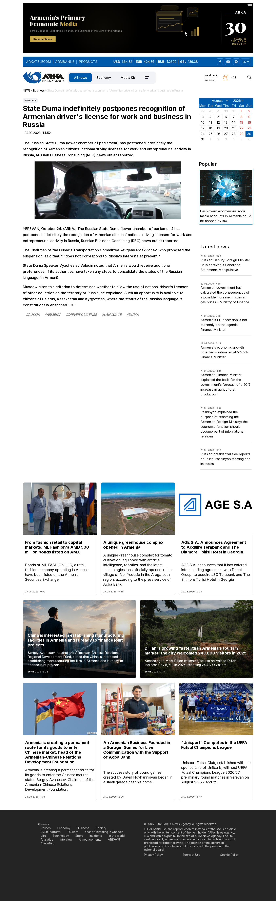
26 (218, 134)
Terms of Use (191, 854)
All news (80, 78)
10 (202, 122)
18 (210, 128)
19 (218, 128)
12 (218, 122)
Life (43, 836)
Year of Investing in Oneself (104, 832)
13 (226, 122)
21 (233, 128)
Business (30, 100)
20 (226, 128)
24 (203, 134)
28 (234, 134)
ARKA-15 (114, 839)
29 (241, 134)
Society (101, 828)
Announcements (90, 839)
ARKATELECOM (38, 62)
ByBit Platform (51, 832)
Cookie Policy (229, 854)
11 (210, 122)
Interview (66, 839)
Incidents (95, 836)
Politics (46, 828)
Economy (104, 78)
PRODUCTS (88, 62)
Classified (47, 843)
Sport (79, 836)
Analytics (47, 839)
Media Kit (128, 78)
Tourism (72, 832)
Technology (61, 836)
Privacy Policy (153, 854)
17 (202, 128)
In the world (117, 836)
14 (234, 122)
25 (210, 134)
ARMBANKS (65, 62)
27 (226, 134)
